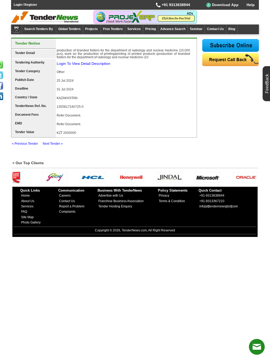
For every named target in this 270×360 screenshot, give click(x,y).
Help (251, 5)
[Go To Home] (16, 29)
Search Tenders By (39, 29)
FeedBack (267, 83)
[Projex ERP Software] (145, 17)
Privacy (164, 195)
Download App (225, 5)
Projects (92, 29)
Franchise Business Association (121, 201)
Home (25, 195)
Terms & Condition (172, 201)
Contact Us (215, 29)
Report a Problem (71, 206)
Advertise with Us (110, 195)
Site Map (27, 217)
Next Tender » (53, 143)
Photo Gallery (31, 222)
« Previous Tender (25, 143)
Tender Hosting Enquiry (115, 206)
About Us (27, 201)
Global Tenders (69, 29)
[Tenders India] (52, 17)
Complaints (67, 211)
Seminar (196, 29)
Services (134, 29)
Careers (65, 195)
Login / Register (25, 5)
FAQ (24, 211)
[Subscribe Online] (230, 45)
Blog (231, 29)
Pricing (150, 29)
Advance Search (172, 29)
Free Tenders (113, 29)
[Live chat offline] (257, 347)
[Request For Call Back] (230, 59)
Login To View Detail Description (83, 63)
